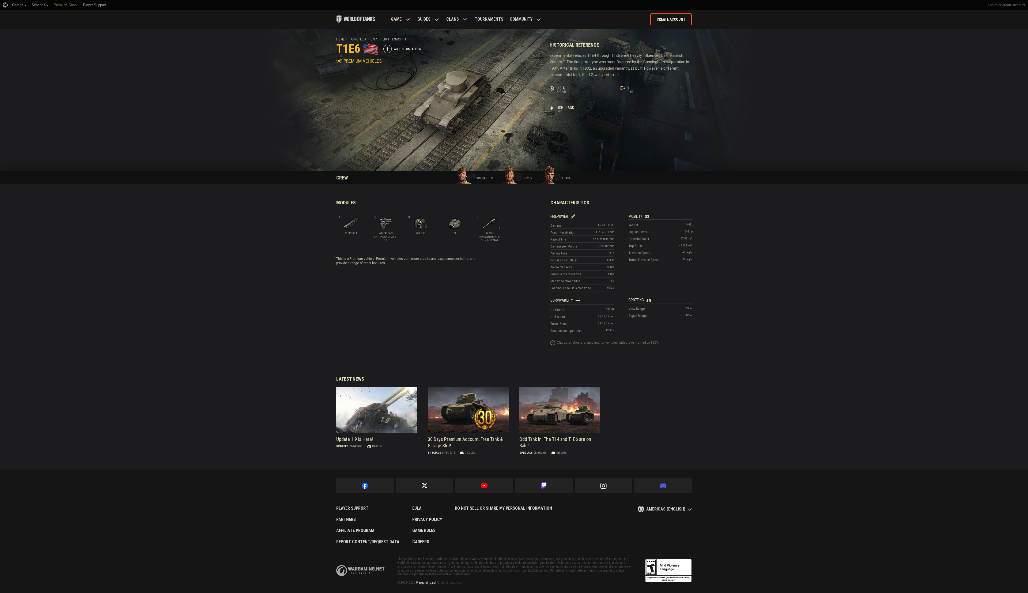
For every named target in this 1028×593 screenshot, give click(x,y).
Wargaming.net (426, 582)
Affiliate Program (355, 530)
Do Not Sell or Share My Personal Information (503, 508)
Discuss (377, 446)
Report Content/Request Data (367, 541)
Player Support (352, 508)
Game (396, 19)
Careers (420, 541)
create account (1013, 5)
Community (521, 19)
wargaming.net (360, 571)
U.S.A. (374, 39)
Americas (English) (665, 509)
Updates (342, 446)
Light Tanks (391, 39)
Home (340, 39)
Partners (346, 519)
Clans (452, 19)
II (406, 39)
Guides (423, 19)
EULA (417, 508)
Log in (992, 5)
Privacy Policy (427, 519)
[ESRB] (668, 571)
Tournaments (489, 19)
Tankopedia (357, 39)
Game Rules (424, 530)
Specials (434, 453)
